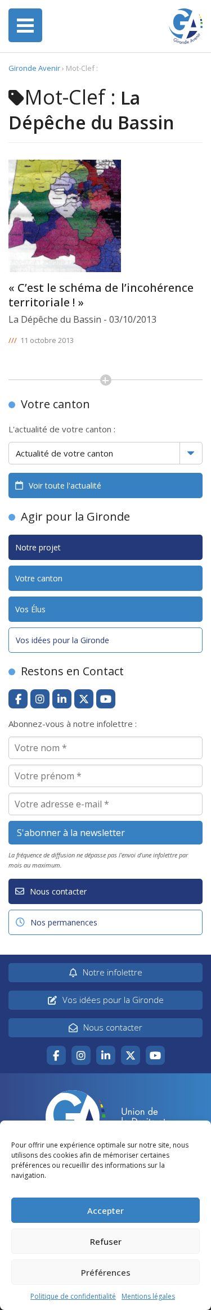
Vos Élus (30, 609)
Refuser (106, 1241)
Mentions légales (148, 1296)
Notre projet (38, 547)
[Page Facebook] (18, 698)
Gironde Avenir (34, 68)
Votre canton (38, 578)
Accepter (105, 1210)
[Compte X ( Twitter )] (83, 698)
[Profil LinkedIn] (61, 698)
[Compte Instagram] (40, 698)
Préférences (106, 1272)
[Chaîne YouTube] (105, 698)
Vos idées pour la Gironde (62, 640)
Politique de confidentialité (73, 1296)
